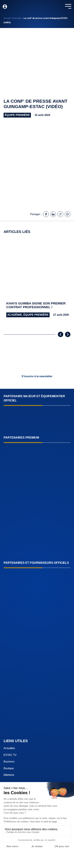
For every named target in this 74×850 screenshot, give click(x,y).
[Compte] (5, 6)
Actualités (17, 18)
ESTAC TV (10, 754)
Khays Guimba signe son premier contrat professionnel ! (36, 305)
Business (9, 761)
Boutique (9, 768)
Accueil (7, 18)
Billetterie (9, 774)
